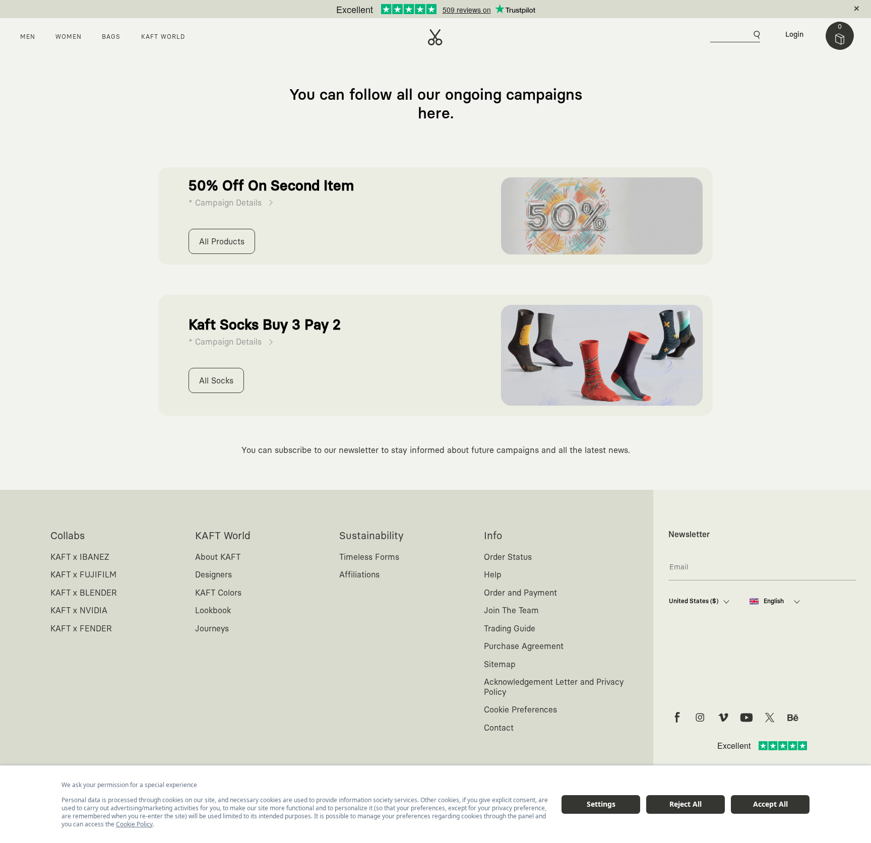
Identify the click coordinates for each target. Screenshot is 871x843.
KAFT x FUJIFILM (83, 575)
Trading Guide (509, 629)
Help (493, 575)
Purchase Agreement (524, 646)
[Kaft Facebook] (677, 717)
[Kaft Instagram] (700, 717)
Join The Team (511, 611)
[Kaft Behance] (792, 717)
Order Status (508, 557)
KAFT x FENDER (81, 629)
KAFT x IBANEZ (79, 557)
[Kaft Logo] (435, 37)
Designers (213, 575)
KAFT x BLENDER (83, 593)
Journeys (212, 629)
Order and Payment (520, 593)
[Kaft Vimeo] (723, 717)
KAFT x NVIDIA (78, 611)
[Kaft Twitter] (769, 717)
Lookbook (213, 611)
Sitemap (500, 665)
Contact (499, 728)
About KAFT (217, 557)
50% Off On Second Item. (421, 9)
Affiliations (359, 575)
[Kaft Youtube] (746, 717)
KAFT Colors (218, 593)
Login (794, 34)
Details (476, 9)
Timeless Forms (369, 557)
